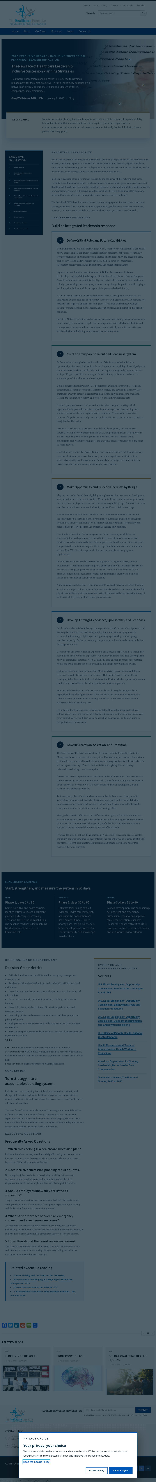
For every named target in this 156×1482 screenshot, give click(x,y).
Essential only (96, 1470)
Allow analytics (121, 1470)
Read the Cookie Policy (36, 1461)
